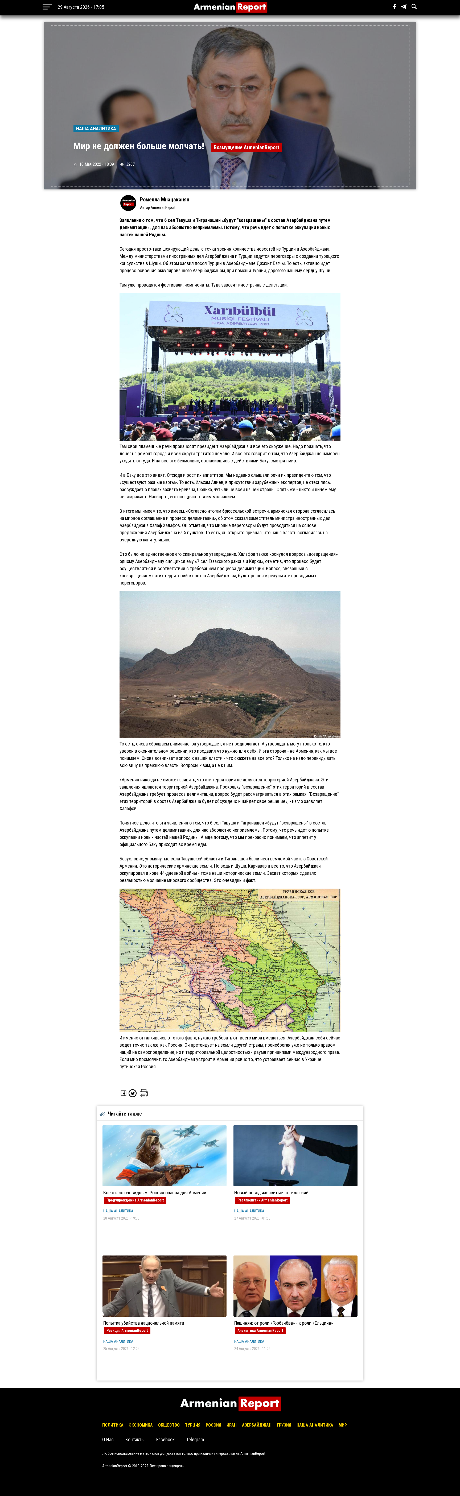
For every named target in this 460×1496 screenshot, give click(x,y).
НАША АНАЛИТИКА (118, 1211)
